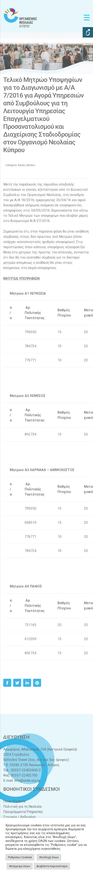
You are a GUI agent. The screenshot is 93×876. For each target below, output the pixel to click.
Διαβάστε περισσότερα (51, 866)
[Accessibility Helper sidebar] (88, 32)
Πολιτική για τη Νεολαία (22, 806)
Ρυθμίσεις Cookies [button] (20, 857)
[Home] (20, 17)
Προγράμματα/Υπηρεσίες (23, 812)
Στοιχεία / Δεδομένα (19, 817)
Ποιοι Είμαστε (14, 801)
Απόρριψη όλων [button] (19, 866)
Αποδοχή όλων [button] (49, 857)
